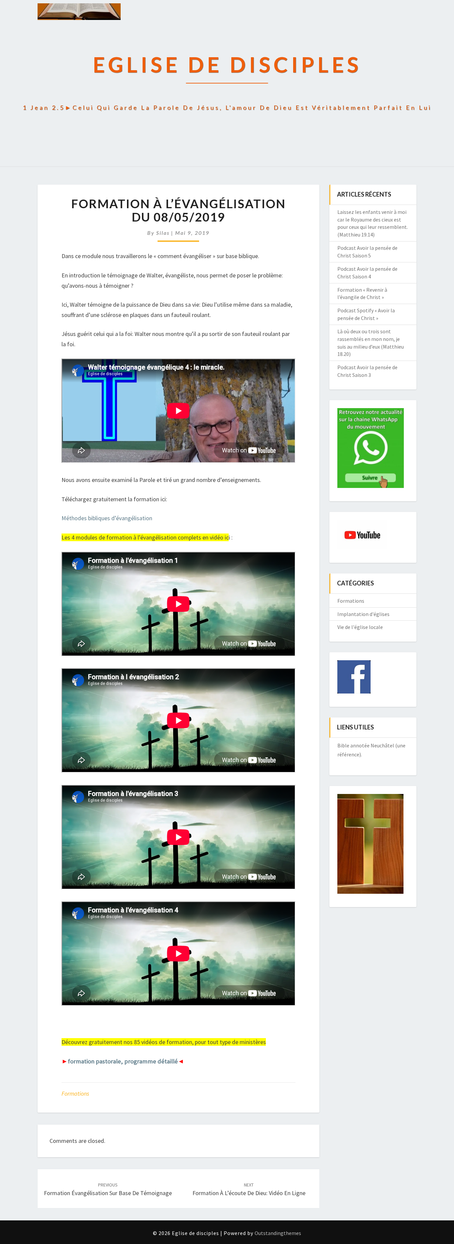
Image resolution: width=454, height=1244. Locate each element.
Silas (163, 233)
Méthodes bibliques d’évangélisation (106, 518)
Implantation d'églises (363, 614)
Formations (75, 1093)
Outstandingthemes (278, 1233)
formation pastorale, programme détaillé (122, 1061)
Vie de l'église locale (360, 627)
